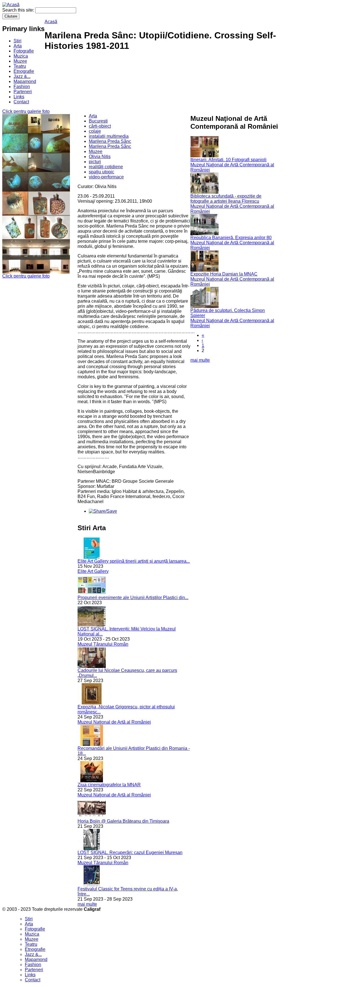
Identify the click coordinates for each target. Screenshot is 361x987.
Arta (18, 45)
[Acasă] (10, 4)
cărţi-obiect (100, 126)
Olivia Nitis (100, 156)
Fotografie (24, 51)
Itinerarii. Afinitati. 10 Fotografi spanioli (228, 159)
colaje (95, 131)
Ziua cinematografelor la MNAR (109, 784)
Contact (21, 101)
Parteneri (23, 91)
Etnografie (24, 71)
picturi (95, 161)
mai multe (87, 904)
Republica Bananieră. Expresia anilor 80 (231, 237)
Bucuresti (98, 121)
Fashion (22, 86)
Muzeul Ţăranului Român (103, 644)
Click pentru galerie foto (26, 111)
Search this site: (18, 10)
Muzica (21, 56)
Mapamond (25, 81)
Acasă (51, 21)
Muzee (20, 61)
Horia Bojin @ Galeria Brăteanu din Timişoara (123, 821)
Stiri (17, 40)
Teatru (20, 66)
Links (19, 96)
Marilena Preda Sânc (110, 141)
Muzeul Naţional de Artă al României (114, 722)
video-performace (106, 176)
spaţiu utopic (101, 171)
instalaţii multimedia (109, 136)
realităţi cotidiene (106, 166)
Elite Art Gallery (93, 571)
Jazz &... (22, 76)
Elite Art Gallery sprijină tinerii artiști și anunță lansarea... (134, 561)
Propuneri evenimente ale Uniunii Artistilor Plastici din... (133, 597)
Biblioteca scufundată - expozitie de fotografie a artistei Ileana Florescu (225, 199)
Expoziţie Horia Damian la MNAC (223, 274)
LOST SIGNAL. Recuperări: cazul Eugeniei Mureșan (130, 852)
